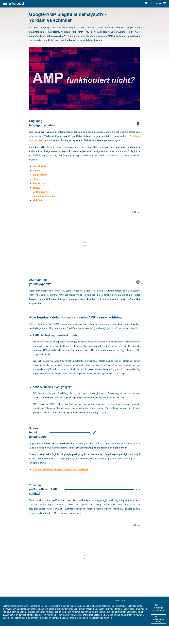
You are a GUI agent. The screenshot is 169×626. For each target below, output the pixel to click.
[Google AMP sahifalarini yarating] (13, 3)
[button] (149, 3)
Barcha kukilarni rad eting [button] (158, 619)
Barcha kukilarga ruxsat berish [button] (158, 607)
